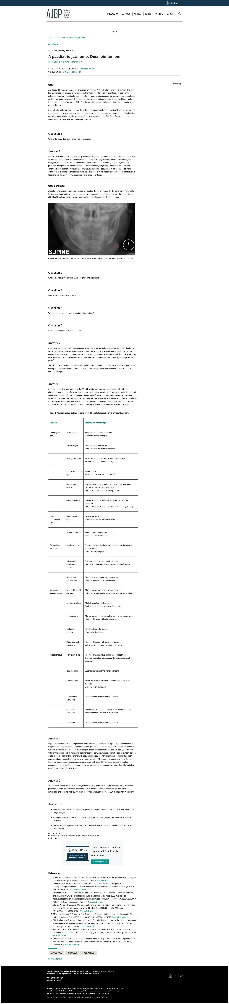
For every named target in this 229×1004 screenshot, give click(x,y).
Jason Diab (53, 62)
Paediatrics (88, 953)
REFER (74, 72)
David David (64, 62)
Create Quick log (100, 862)
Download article (87, 69)
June (63, 38)
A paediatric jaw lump (76, 38)
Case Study (53, 44)
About (170, 14)
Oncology (72, 953)
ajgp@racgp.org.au (57, 978)
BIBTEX (66, 72)
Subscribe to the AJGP (54, 980)
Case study (56, 953)
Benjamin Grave (77, 62)
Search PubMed (101, 880)
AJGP (50, 38)
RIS (79, 72)
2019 (57, 38)
